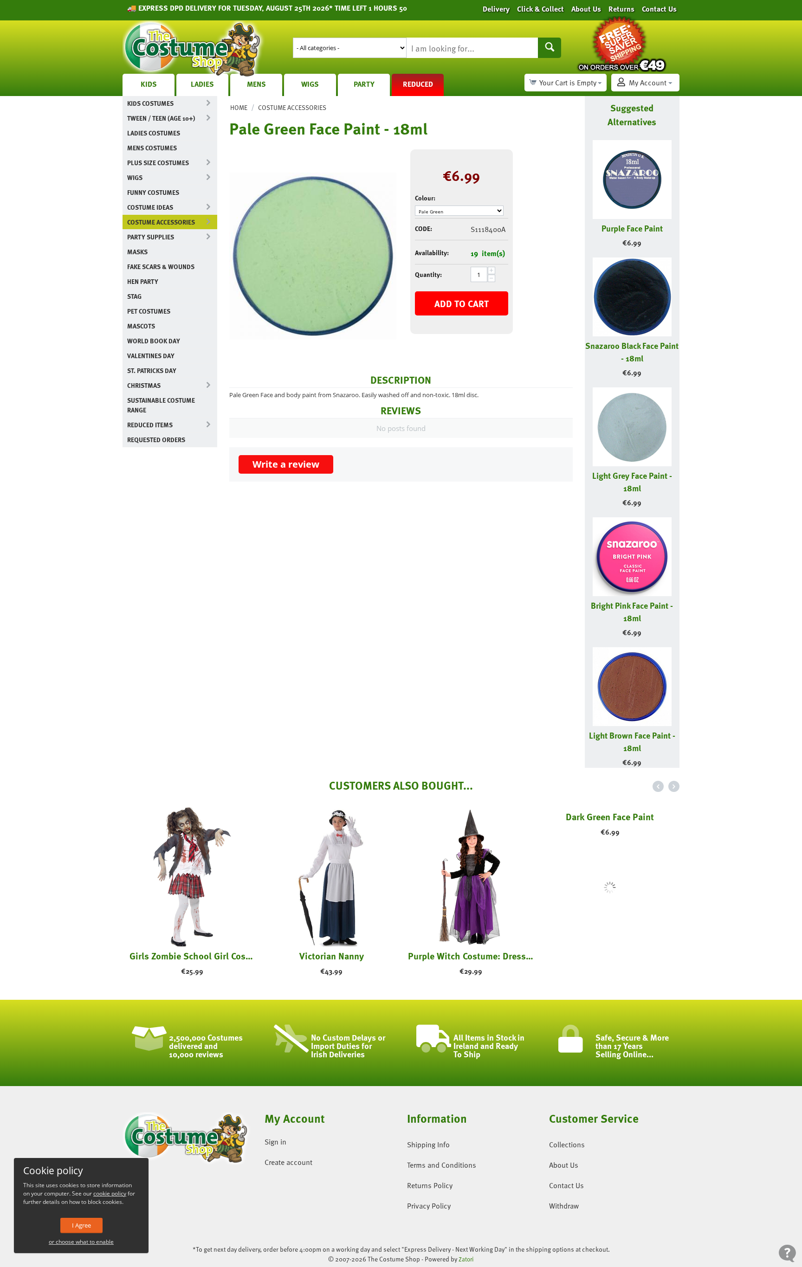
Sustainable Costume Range (161, 405)
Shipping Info (428, 1144)
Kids (149, 84)
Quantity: (428, 274)
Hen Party (142, 281)
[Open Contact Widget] (787, 1253)
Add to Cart (461, 303)
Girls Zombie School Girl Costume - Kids (192, 956)
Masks (137, 252)
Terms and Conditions (441, 1165)
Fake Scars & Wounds (160, 266)
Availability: (432, 252)
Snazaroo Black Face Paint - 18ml (632, 351)
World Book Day (153, 341)
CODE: (423, 228)
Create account (288, 1162)
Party (364, 84)
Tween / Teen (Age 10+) (161, 118)
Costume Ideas (150, 207)
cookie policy (109, 1193)
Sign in (275, 1141)
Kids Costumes (150, 103)
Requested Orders (156, 439)
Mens (256, 84)
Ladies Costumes (153, 133)
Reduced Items (150, 425)
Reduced (418, 84)
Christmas (144, 385)
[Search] (549, 48)
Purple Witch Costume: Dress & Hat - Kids (470, 956)
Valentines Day (151, 355)
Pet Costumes (148, 311)
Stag (134, 296)
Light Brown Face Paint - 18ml (632, 741)
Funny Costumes (153, 192)
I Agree (81, 1225)
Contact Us (566, 1185)
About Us (563, 1165)
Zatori (466, 1259)
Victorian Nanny (331, 956)
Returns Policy (430, 1185)
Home (238, 107)
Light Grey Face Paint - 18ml (632, 481)
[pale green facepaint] (312, 256)
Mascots (141, 326)
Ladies (202, 84)
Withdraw (564, 1205)
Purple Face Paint (632, 228)
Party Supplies (150, 237)
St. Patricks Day (151, 370)
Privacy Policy (429, 1205)
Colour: (425, 198)
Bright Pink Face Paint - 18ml (632, 611)
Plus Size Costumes (158, 162)
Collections (567, 1144)
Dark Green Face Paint (610, 956)
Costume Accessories (161, 222)
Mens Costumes (152, 148)
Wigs (310, 84)
